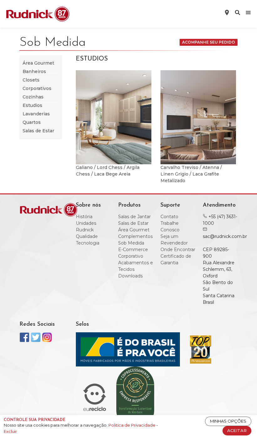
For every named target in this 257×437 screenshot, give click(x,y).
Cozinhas (33, 97)
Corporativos (37, 88)
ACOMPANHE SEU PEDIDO (208, 42)
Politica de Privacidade (132, 425)
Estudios (32, 105)
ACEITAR (237, 430)
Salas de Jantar (134, 216)
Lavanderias (36, 114)
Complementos (135, 236)
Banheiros (34, 71)
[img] (237, 12)
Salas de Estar (38, 131)
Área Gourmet (38, 63)
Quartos (32, 122)
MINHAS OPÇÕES (228, 421)
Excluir (10, 431)
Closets (31, 80)
